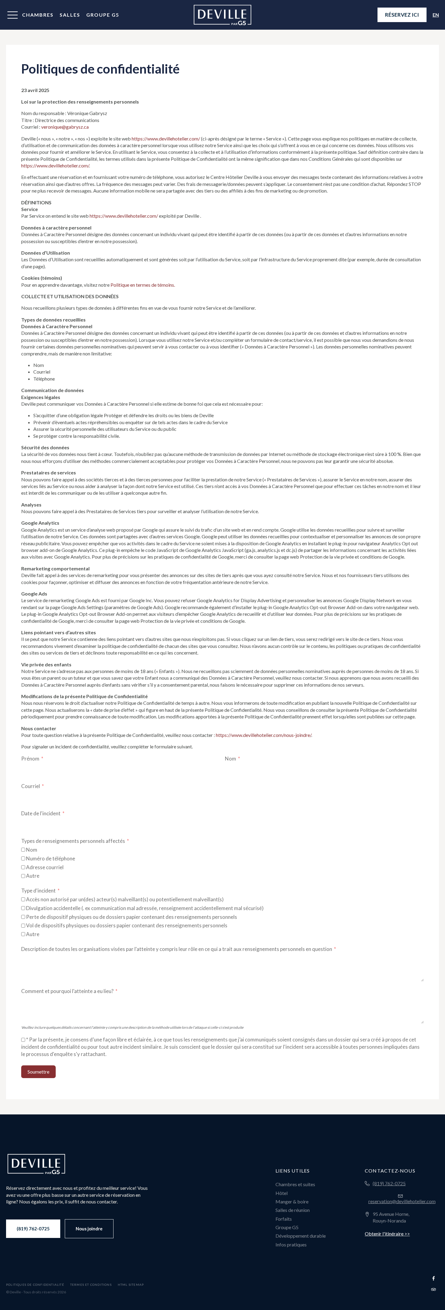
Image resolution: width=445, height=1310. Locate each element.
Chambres (38, 15)
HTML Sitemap (131, 1284)
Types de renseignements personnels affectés (73, 841)
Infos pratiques (291, 1244)
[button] (12, 14)
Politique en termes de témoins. (142, 285)
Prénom (30, 758)
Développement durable (300, 1236)
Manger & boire (291, 1201)
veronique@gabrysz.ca (65, 127)
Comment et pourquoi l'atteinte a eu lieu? (67, 991)
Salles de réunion (292, 1210)
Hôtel (281, 1193)
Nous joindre (89, 1228)
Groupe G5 (102, 15)
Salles (70, 15)
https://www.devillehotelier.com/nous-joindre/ (263, 735)
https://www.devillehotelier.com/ (166, 138)
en (436, 15)
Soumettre (38, 1071)
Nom (230, 758)
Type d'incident (38, 890)
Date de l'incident (41, 813)
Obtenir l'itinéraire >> (387, 1233)
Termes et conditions (91, 1284)
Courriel (30, 786)
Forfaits (283, 1219)
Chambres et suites (295, 1184)
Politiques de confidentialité (35, 1284)
